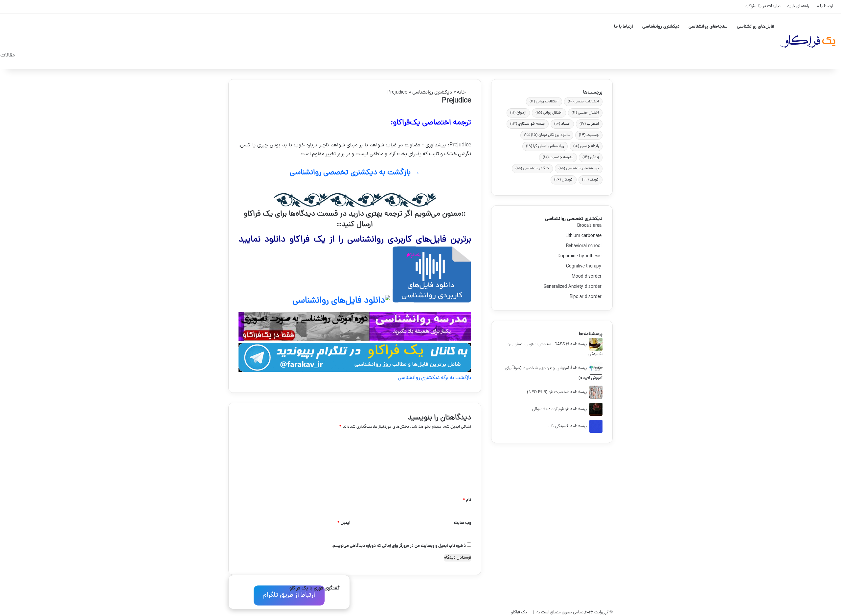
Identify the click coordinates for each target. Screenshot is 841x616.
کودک (590, 180)
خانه (462, 92)
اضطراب (589, 124)
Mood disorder (587, 276)
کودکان (563, 180)
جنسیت (589, 135)
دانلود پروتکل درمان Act (547, 135)
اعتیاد (562, 124)
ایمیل (343, 523)
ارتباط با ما (824, 6)
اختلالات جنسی (583, 102)
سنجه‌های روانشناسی (708, 26)
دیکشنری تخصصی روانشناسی (573, 219)
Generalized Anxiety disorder (573, 287)
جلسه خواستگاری (527, 124)
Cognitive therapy (584, 266)
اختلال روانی (548, 113)
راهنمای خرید (798, 6)
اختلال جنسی (585, 113)
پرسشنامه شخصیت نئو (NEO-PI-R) (557, 392)
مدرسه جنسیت (558, 157)
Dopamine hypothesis (579, 256)
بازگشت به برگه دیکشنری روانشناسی (434, 378)
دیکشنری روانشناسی (660, 26)
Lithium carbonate (583, 236)
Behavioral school (584, 246)
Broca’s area (589, 226)
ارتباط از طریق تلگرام (289, 595)
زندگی (590, 157)
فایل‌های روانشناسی (755, 26)
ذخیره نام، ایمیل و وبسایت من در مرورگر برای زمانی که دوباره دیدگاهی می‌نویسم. (398, 546)
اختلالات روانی (544, 102)
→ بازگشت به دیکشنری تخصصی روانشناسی (355, 173)
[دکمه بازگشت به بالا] (8, 586)
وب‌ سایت (462, 523)
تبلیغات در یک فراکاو (763, 6)
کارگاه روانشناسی (532, 169)
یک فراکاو (519, 612)
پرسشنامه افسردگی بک (568, 426)
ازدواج (518, 113)
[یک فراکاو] (807, 41)
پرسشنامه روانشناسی (578, 169)
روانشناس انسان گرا (545, 146)
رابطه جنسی (586, 146)
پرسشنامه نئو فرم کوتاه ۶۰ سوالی (559, 409)
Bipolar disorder (586, 297)
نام (467, 500)
